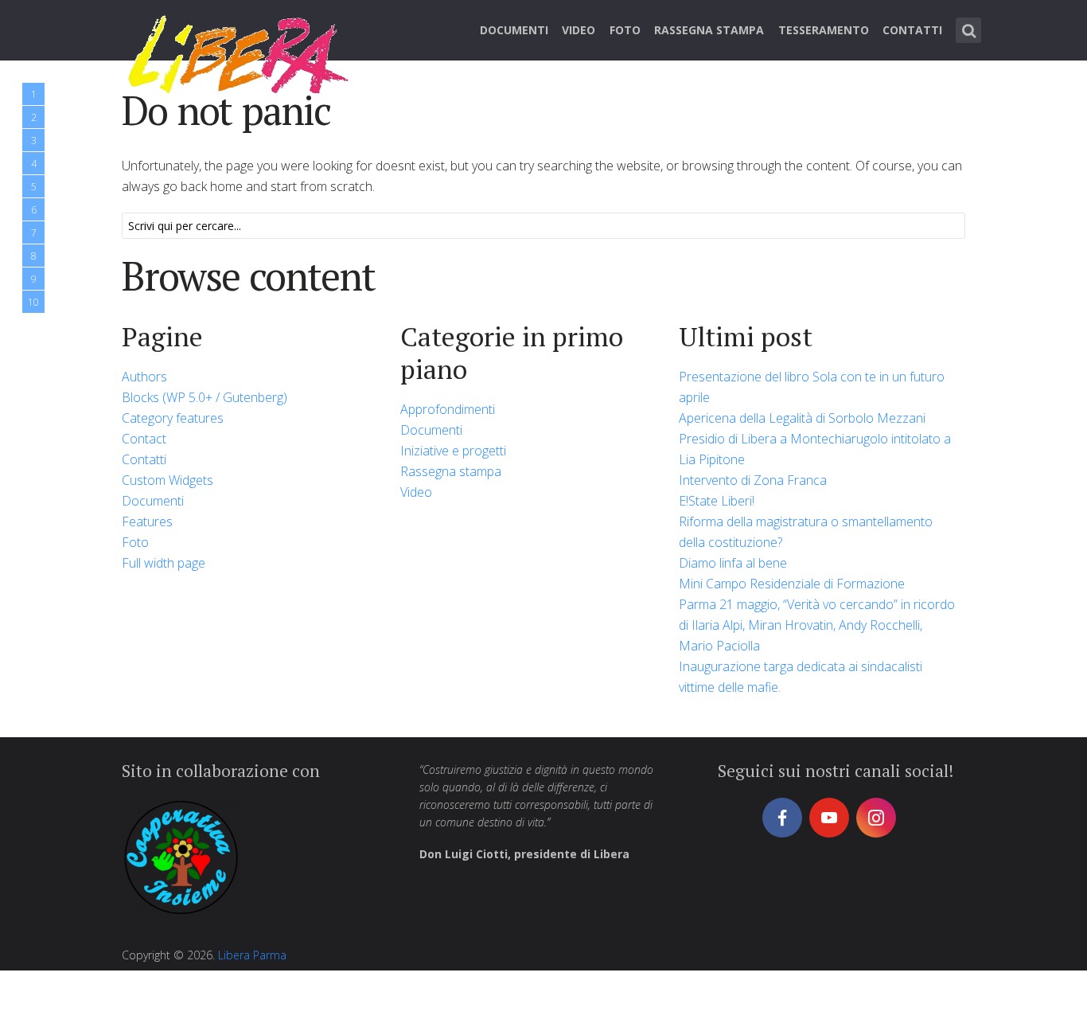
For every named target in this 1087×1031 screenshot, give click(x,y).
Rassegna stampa (709, 29)
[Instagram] (876, 818)
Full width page (163, 563)
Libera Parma (252, 955)
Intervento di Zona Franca (753, 480)
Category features (173, 418)
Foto (625, 29)
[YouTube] (829, 818)
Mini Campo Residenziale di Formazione (792, 583)
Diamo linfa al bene (733, 563)
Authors (144, 376)
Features (147, 521)
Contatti (912, 29)
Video (578, 29)
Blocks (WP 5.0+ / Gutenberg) (204, 397)
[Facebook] (782, 818)
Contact (144, 438)
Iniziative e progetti (453, 450)
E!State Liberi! (716, 501)
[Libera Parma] (239, 51)
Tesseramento (823, 29)
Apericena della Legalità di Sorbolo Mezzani (802, 418)
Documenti (514, 29)
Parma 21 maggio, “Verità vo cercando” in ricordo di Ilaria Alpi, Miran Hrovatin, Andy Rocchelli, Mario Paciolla (817, 625)
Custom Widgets (167, 480)
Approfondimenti (447, 409)
